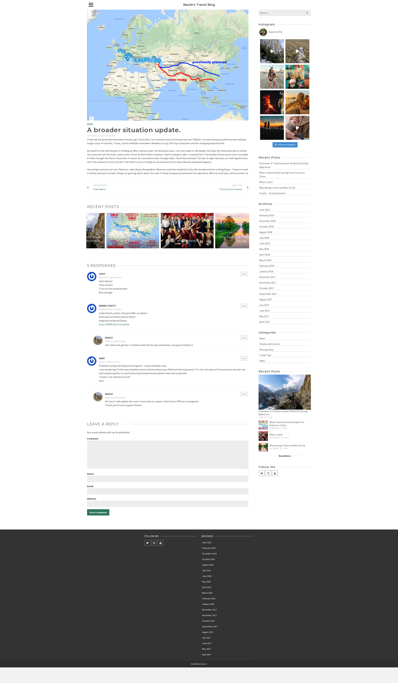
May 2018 (264, 249)
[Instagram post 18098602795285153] (297, 128)
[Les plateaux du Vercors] (297, 51)
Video (262, 360)
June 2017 (264, 310)
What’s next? (266, 182)
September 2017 (268, 293)
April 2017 (264, 321)
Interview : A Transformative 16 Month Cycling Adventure (283, 165)
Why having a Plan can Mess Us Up (277, 187)
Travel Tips (265, 355)
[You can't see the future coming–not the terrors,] (272, 51)
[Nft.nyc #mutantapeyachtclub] (297, 77)
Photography (266, 349)
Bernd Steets (107, 305)
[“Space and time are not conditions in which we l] (272, 128)
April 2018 (264, 254)
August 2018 (265, 232)
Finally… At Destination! (272, 193)
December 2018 (267, 220)
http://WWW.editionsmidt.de (114, 324)
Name (90, 473)
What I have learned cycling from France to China (282, 174)
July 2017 (264, 305)
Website (91, 498)
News (90, 124)
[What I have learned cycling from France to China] (263, 425)
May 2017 (264, 316)
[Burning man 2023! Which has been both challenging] (272, 77)
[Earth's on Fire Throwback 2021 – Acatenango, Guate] (272, 102)
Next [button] (246, 230)
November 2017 (267, 282)
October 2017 (266, 288)
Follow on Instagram (286, 144)
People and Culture (269, 343)
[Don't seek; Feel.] (297, 102)
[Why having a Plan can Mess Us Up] (263, 447)
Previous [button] (90, 230)
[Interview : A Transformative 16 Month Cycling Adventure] (285, 392)
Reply (244, 273)
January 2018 (266, 271)
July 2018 (264, 237)
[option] (113, 230)
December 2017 (267, 277)
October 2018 (266, 226)
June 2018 (264, 243)
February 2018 (266, 265)
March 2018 (265, 260)
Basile (112, 135)
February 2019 (266, 215)
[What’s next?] (263, 436)
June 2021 (264, 209)
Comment (92, 438)
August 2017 (265, 299)
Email (90, 486)
